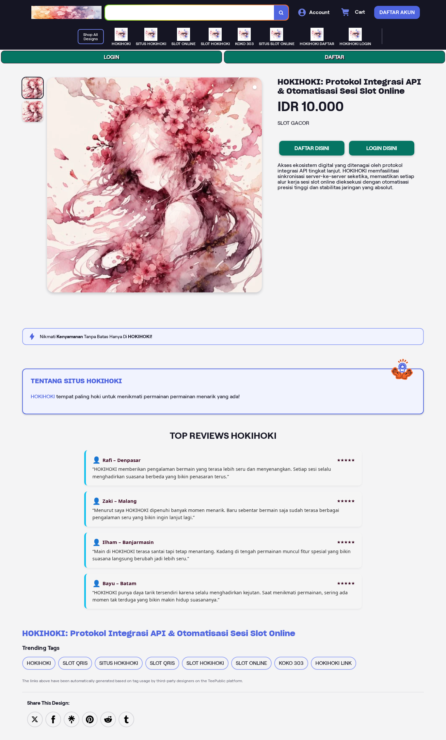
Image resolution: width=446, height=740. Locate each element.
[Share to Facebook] (53, 719)
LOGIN (111, 57)
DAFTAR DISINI (312, 148)
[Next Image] (256, 186)
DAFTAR (334, 57)
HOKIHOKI (43, 396)
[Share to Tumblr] (126, 719)
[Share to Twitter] (35, 719)
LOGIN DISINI (381, 148)
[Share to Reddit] (108, 719)
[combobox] (189, 12)
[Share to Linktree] (71, 719)
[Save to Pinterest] (90, 719)
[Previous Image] (52, 186)
